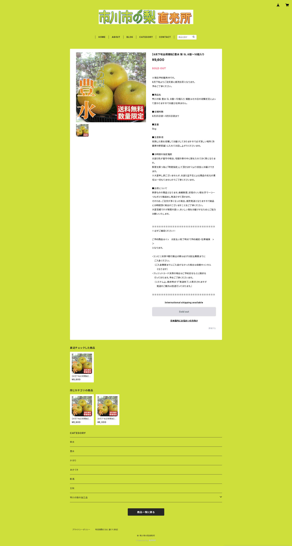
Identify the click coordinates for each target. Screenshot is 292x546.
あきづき (74, 469)
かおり (73, 460)
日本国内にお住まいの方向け (184, 320)
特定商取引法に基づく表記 (106, 529)
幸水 (72, 442)
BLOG (130, 37)
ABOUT (116, 37)
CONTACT (165, 37)
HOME (102, 37)
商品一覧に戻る (146, 512)
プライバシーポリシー (81, 529)
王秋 (72, 488)
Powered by (142, 540)
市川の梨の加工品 (79, 497)
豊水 (72, 451)
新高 (72, 479)
